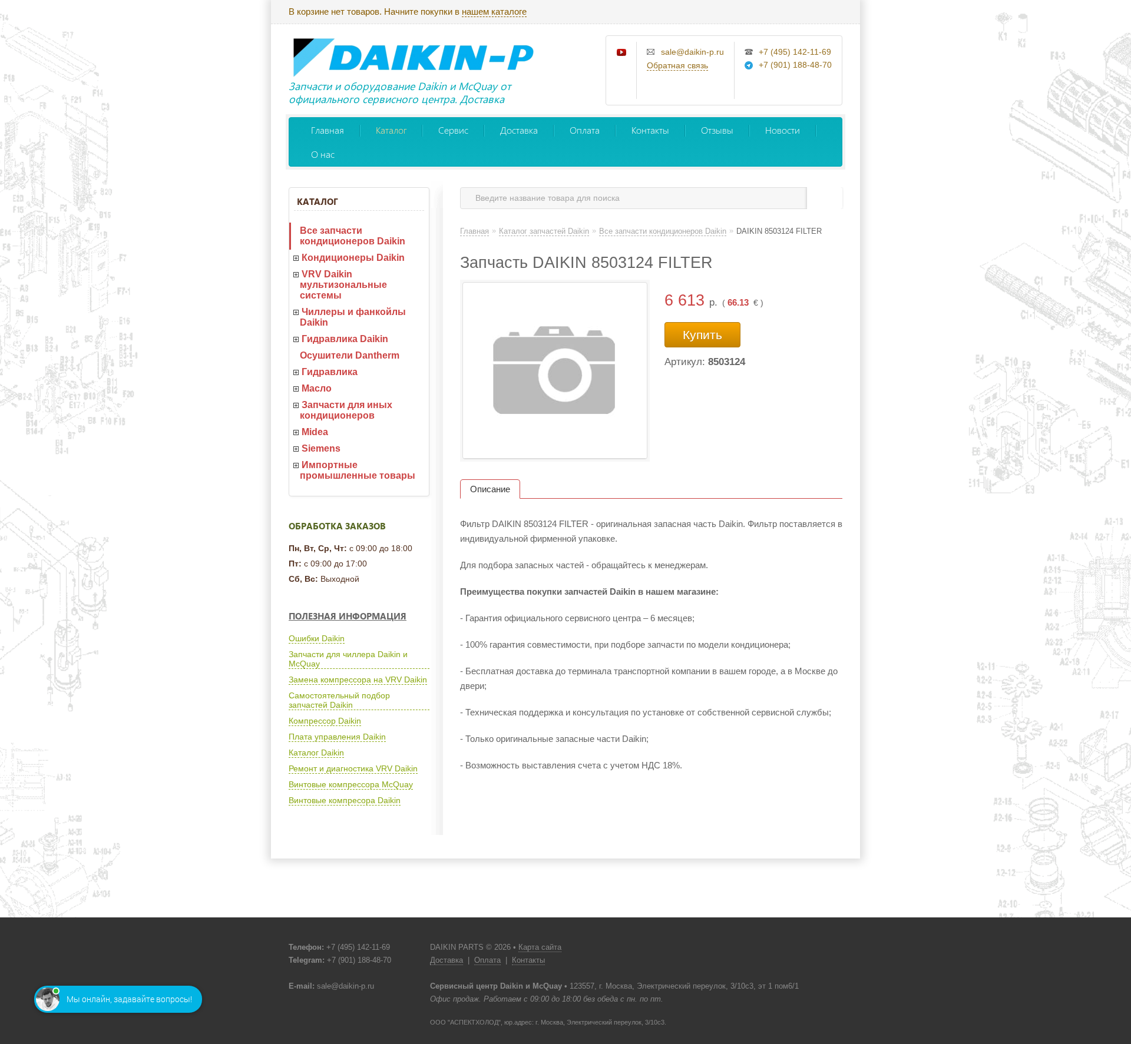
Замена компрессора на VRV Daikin (358, 679)
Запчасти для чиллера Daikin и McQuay (348, 658)
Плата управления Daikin (337, 736)
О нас (323, 154)
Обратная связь (677, 65)
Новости (782, 130)
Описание (490, 489)
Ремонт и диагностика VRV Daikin (353, 768)
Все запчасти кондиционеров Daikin (352, 236)
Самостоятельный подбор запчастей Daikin (339, 700)
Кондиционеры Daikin (353, 258)
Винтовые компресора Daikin (345, 800)
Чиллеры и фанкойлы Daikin (353, 317)
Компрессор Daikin (325, 720)
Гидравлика (330, 372)
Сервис (453, 130)
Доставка (519, 130)
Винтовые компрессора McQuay (351, 784)
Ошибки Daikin (317, 638)
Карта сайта (539, 947)
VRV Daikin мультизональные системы (343, 284)
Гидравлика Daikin (345, 339)
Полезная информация (347, 616)
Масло (317, 388)
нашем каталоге (494, 11)
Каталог (391, 130)
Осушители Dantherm (349, 355)
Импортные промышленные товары (357, 470)
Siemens (321, 448)
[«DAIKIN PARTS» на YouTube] (622, 53)
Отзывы (717, 130)
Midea (315, 432)
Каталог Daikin (316, 752)
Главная (327, 130)
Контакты (650, 130)
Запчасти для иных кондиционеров (346, 410)
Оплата (585, 130)
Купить (702, 335)
